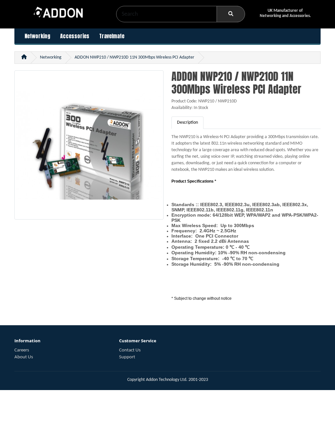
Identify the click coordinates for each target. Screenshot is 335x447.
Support (127, 357)
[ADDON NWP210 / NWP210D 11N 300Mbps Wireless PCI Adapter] (89, 147)
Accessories (74, 36)
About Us (23, 357)
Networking (37, 36)
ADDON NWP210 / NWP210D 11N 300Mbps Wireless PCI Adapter (134, 57)
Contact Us (130, 350)
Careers (21, 350)
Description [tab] (187, 122)
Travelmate (111, 36)
